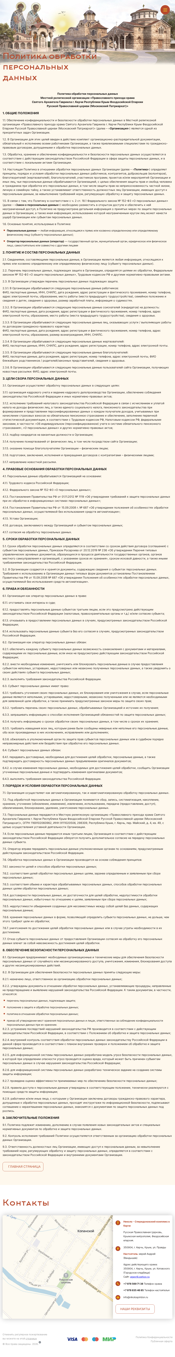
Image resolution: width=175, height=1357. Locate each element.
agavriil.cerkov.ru (140, 1276)
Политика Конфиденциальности (154, 1337)
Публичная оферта (161, 1341)
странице (31, 1338)
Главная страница (24, 1166)
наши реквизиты (135, 1309)
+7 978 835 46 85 (133, 1290)
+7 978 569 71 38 (133, 1283)
